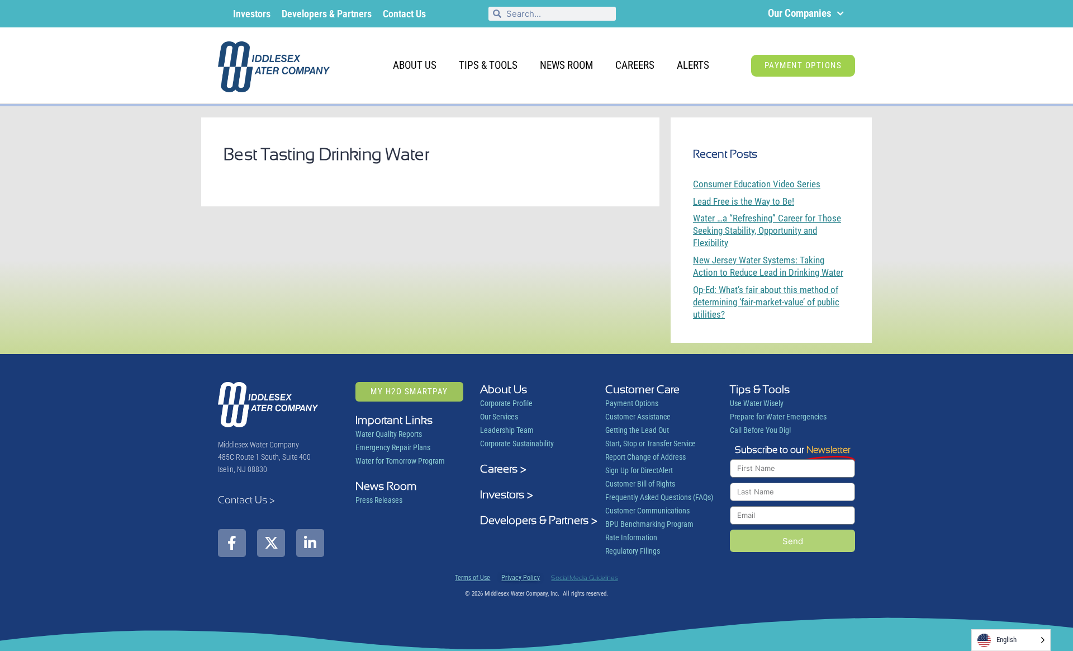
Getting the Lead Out (637, 430)
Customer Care (642, 389)
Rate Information (631, 537)
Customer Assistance (638, 416)
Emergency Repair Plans (392, 447)
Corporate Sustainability (517, 443)
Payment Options (631, 403)
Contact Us (404, 14)
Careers (634, 65)
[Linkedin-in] (310, 543)
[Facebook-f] (232, 543)
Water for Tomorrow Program (400, 460)
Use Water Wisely (757, 403)
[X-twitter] (271, 543)
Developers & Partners (327, 14)
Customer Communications (647, 510)
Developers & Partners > (538, 520)
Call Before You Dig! (760, 430)
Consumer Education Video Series (756, 184)
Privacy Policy (520, 578)
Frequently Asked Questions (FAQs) (659, 497)
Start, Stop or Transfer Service (650, 443)
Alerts (693, 65)
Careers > (503, 468)
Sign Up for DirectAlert (639, 470)
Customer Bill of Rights (640, 483)
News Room (566, 65)
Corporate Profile (506, 403)
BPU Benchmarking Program (649, 524)
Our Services (499, 416)
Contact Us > (246, 500)
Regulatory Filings (632, 550)
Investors (251, 14)
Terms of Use (472, 578)
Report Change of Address (645, 456)
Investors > (506, 494)
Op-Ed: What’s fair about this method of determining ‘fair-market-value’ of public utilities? (766, 302)
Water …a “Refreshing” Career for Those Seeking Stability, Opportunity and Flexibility (767, 230)
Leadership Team (507, 430)
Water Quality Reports (388, 434)
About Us (414, 65)
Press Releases (378, 500)
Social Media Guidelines (584, 578)
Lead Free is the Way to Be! (743, 201)
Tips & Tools (488, 65)
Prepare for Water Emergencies (778, 416)
